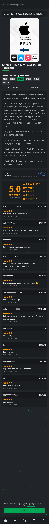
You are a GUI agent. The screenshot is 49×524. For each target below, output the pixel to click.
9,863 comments (15, 197)
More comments (23, 411)
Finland (42, 175)
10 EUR (12, 79)
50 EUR (36, 79)
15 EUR (20, 79)
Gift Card (41, 173)
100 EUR (6, 83)
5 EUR (5, 79)
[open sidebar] (15, 520)
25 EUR (28, 79)
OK (24, 511)
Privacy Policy (31, 506)
